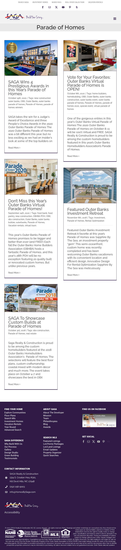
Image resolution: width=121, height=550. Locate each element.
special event (86, 106)
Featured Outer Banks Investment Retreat (88, 211)
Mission (47, 415)
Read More (13, 148)
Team (46, 418)
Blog (45, 424)
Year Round (10, 427)
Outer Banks (32, 101)
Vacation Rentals (12, 424)
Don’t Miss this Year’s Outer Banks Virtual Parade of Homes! (27, 204)
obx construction (16, 219)
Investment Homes (13, 421)
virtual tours (30, 225)
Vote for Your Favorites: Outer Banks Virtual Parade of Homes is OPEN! (89, 83)
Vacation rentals (16, 225)
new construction (23, 216)
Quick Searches (51, 455)
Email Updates (50, 449)
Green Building (11, 455)
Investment (99, 217)
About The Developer (53, 412)
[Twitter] (93, 441)
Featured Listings (51, 441)
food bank (42, 213)
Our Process (10, 447)
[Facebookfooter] (99, 415)
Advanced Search (12, 430)
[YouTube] (98, 441)
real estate (31, 333)
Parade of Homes (34, 104)
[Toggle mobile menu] (115, 18)
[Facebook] (83, 441)
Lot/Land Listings (51, 447)
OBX (23, 101)
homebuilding (74, 96)
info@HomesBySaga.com (23, 492)
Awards (47, 427)
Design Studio (11, 452)
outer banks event (89, 100)
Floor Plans (10, 415)
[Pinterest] (103, 441)
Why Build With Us (13, 444)
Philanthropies (50, 421)
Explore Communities (15, 412)
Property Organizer (52, 452)
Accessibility (12, 512)
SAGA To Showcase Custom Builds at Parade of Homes (26, 322)
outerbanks (21, 222)
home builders (99, 93)
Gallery (7, 449)
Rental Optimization (94, 221)
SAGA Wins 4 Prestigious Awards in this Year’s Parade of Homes (28, 88)
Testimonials (10, 458)
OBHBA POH (39, 216)
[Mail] (88, 441)
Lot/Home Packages (53, 444)
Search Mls (9, 418)
